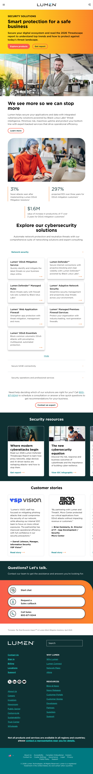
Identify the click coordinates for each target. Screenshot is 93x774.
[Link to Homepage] (48, 5)
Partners (50, 707)
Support (12, 672)
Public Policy (44, 759)
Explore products (18, 46)
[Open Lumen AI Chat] (89, 4)
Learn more (16, 130)
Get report (40, 46)
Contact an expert (46, 405)
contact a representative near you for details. (50, 740)
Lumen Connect (54, 663)
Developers (51, 703)
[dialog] (44, 590)
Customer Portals (54, 694)
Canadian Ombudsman (55, 755)
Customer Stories (54, 699)
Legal (62, 757)
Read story (15, 552)
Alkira (49, 672)
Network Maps (53, 668)
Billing (11, 663)
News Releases (53, 690)
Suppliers (50, 712)
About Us (27, 755)
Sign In (11, 659)
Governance (53, 757)
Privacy (70, 757)
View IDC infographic (62, 472)
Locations (12, 668)
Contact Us (13, 655)
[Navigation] (4, 5)
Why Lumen (52, 659)
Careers (68, 755)
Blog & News (52, 686)
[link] (26, 267)
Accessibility (38, 755)
